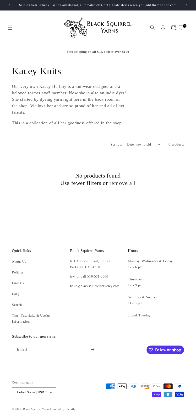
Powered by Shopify (63, 409)
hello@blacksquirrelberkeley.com (95, 286)
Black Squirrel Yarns (36, 409)
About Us (19, 261)
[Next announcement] (186, 5)
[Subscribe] (92, 349)
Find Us (18, 283)
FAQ (15, 294)
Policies (18, 272)
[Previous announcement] (9, 5)
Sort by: (116, 144)
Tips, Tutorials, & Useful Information (31, 318)
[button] (10, 27)
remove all (122, 183)
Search (17, 305)
